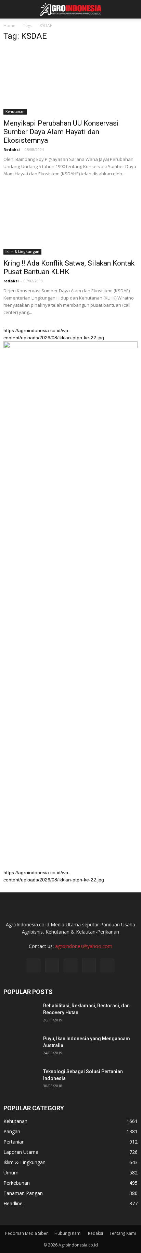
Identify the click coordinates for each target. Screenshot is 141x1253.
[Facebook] (33, 965)
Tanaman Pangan (23, 1193)
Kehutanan (15, 111)
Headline (13, 1203)
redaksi (11, 280)
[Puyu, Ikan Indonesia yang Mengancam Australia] (20, 1047)
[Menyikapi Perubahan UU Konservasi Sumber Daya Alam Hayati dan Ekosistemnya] (70, 81)
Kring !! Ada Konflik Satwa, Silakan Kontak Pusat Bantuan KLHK (68, 267)
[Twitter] (70, 965)
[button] (131, 9)
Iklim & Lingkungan (22, 251)
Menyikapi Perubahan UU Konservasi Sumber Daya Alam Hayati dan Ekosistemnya (61, 131)
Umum (10, 1172)
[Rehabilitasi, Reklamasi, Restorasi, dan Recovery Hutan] (20, 1014)
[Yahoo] (89, 965)
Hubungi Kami (67, 1233)
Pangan (11, 1131)
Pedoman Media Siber (26, 1233)
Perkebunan (16, 1183)
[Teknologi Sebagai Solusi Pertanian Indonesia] (20, 1080)
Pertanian (14, 1141)
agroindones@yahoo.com (83, 946)
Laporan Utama (20, 1152)
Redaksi (11, 149)
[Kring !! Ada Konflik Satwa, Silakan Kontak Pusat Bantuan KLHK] (70, 221)
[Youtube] (107, 965)
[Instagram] (52, 965)
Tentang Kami (123, 1233)
